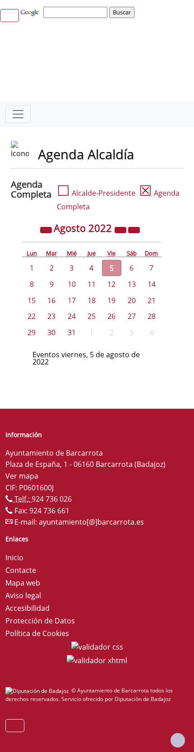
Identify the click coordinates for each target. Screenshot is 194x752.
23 (51, 316)
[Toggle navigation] (18, 114)
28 (152, 316)
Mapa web (22, 583)
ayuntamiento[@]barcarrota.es (91, 522)
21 (152, 300)
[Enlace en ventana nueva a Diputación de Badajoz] (38, 690)
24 (72, 316)
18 (92, 300)
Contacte (20, 570)
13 (132, 284)
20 (132, 300)
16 (51, 300)
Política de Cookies (37, 633)
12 (111, 284)
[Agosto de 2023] (121, 229)
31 (72, 332)
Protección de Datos (40, 621)
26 (111, 316)
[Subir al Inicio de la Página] (178, 740)
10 (72, 284)
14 (152, 284)
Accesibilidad (27, 608)
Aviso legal (23, 595)
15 (32, 300)
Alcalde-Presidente (96, 193)
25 (92, 316)
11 (92, 284)
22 (32, 316)
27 (132, 316)
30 (51, 332)
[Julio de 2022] (47, 229)
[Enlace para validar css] (97, 646)
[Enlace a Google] (31, 12)
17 (72, 300)
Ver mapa (21, 476)
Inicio (14, 558)
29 (32, 332)
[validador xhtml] (97, 659)
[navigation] (76, 12)
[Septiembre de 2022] (134, 229)
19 (111, 300)
